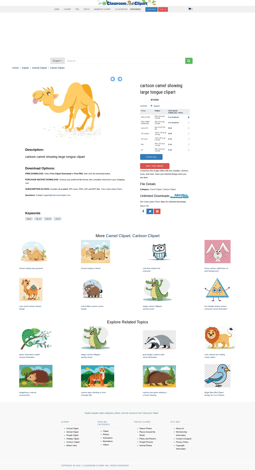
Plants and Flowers (147, 439)
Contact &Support (183, 439)
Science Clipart (73, 442)
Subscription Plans (152, 202)
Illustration (121, 9)
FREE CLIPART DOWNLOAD (145, 123)
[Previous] (112, 78)
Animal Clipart (39, 68)
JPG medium (145, 134)
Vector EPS (144, 128)
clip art (38, 219)
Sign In (163, 9)
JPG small (144, 139)
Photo (87, 9)
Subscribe (151, 9)
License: (143, 106)
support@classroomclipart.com (57, 195)
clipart (28, 219)
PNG (77, 9)
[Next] (120, 78)
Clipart (67, 9)
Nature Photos (145, 428)
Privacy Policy (182, 442)
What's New (71, 445)
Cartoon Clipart (169, 189)
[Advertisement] (127, 33)
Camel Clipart (57, 68)
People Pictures (146, 442)
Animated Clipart (102, 9)
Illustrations (108, 441)
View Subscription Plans (111, 189)
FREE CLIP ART (145, 117)
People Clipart (72, 435)
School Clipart (72, 428)
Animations (108, 438)
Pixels (157, 111)
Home (56, 9)
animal (48, 219)
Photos (106, 434)
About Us (180, 428)
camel (57, 219)
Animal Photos (145, 445)
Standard (157, 106)
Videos (106, 445)
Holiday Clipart (72, 439)
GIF (142, 150)
